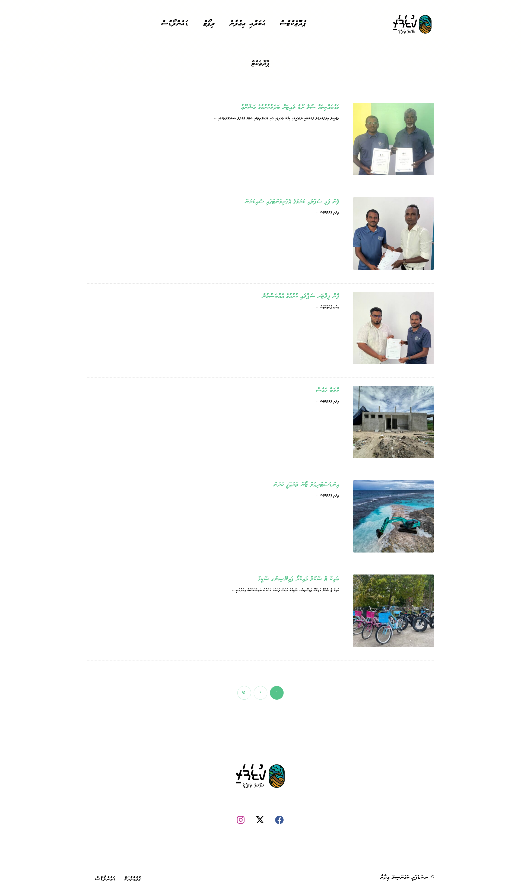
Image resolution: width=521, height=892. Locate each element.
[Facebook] (279, 820)
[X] (260, 820)
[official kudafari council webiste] (412, 24)
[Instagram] (241, 820)
